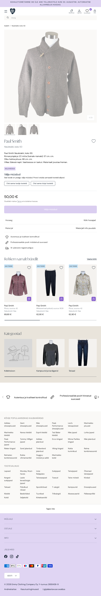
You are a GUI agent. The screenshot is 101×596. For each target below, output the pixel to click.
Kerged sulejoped (8, 479)
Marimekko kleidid (8, 433)
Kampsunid (72, 487)
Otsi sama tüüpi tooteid (43, 183)
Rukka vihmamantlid (25, 456)
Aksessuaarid (73, 493)
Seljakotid (24, 497)
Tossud (55, 477)
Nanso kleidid (26, 432)
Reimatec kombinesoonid (10, 456)
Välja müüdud (50, 209)
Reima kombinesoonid (90, 449)
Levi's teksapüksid (73, 424)
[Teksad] (83, 353)
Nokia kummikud (72, 449)
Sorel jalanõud (26, 448)
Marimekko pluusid (88, 424)
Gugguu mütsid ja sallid (42, 456)
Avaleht (6, 26)
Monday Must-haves (26, 472)
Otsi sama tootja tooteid (16, 183)
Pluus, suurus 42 (11, 308)
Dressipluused (90, 487)
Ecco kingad (57, 439)
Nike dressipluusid (41, 424)
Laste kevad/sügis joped (25, 480)
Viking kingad (57, 448)
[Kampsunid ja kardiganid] (50, 353)
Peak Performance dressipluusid (57, 426)
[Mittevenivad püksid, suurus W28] (50, 283)
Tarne (19, 201)
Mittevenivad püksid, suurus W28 (49, 308)
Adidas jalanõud (39, 440)
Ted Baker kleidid (56, 433)
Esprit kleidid (41, 432)
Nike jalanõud (89, 439)
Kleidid (7, 493)
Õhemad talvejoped (88, 472)
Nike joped (72, 432)
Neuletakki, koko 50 (18, 26)
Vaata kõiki (92, 259)
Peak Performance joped (9, 442)
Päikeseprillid (89, 493)
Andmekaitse (10, 589)
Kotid (6, 497)
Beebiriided (25, 493)
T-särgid (55, 487)
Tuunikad (40, 493)
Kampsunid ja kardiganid (47, 371)
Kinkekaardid (41, 497)
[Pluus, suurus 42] (18, 283)
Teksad (72, 371)
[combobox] (50, 17)
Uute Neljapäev (40, 472)
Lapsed (7, 471)
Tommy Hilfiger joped (26, 440)
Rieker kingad (9, 448)
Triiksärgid (56, 493)
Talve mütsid (73, 477)
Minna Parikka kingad (74, 440)
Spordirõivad (41, 487)
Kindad (87, 477)
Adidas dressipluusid (10, 424)
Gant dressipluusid (25, 424)
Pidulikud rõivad (24, 488)
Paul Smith (13, 141)
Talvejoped (72, 471)
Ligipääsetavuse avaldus (54, 589)
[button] (95, 11)
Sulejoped (56, 471)
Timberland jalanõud (41, 449)
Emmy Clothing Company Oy (25, 584)
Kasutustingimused (30, 589)
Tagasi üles (50, 509)
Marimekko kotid (56, 456)
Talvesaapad (41, 477)
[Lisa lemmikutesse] (93, 141)
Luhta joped (89, 432)
